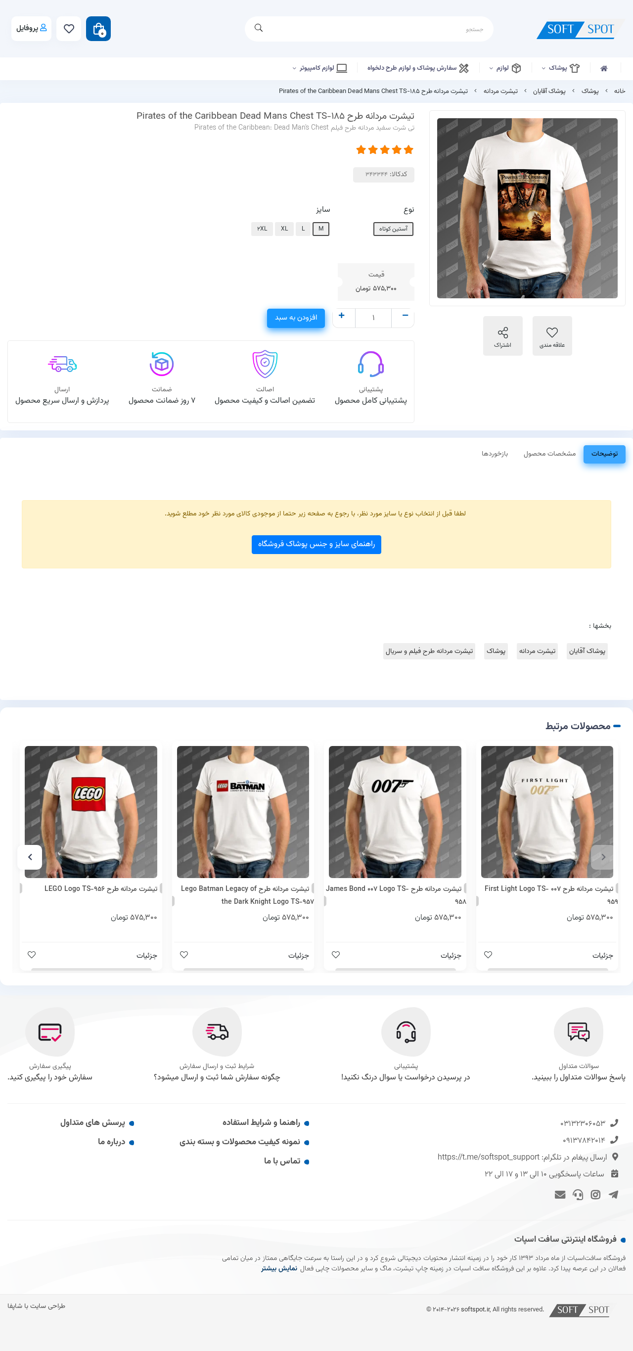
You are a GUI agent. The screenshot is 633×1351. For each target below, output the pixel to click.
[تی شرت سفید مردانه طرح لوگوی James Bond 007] (395, 812)
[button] (603, 857)
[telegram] (611, 1194)
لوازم (503, 68)
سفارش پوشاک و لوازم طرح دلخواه (412, 68)
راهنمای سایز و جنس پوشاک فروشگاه (316, 544)
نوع (409, 210)
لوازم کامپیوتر (318, 68)
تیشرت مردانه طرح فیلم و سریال (429, 651)
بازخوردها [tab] (495, 454)
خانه (620, 91)
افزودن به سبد (296, 318)
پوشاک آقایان (549, 91)
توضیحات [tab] (604, 454)
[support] (576, 1194)
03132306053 (582, 1124)
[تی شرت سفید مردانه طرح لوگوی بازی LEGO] (91, 812)
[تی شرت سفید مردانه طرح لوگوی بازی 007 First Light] (547, 812)
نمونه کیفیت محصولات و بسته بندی (240, 1142)
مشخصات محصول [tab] (550, 454)
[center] (258, 29)
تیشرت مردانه (501, 91)
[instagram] (594, 1194)
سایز (323, 210)
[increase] (341, 317)
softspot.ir (475, 1309)
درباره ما (111, 1142)
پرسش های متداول (92, 1123)
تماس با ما (282, 1161)
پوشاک (559, 68)
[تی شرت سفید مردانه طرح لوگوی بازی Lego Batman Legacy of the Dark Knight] (243, 812)
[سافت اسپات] (583, 1309)
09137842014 (584, 1141)
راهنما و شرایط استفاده (261, 1123)
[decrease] (405, 317)
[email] (558, 1194)
